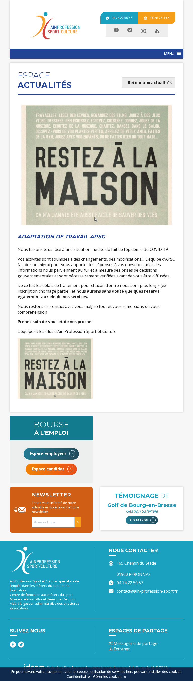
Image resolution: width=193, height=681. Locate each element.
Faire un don (159, 18)
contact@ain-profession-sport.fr (147, 591)
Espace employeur (48, 453)
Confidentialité (78, 676)
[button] (169, 53)
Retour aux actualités (150, 82)
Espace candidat (48, 469)
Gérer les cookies (107, 676)
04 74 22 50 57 (122, 18)
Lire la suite (139, 520)
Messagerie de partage (135, 643)
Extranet (121, 649)
